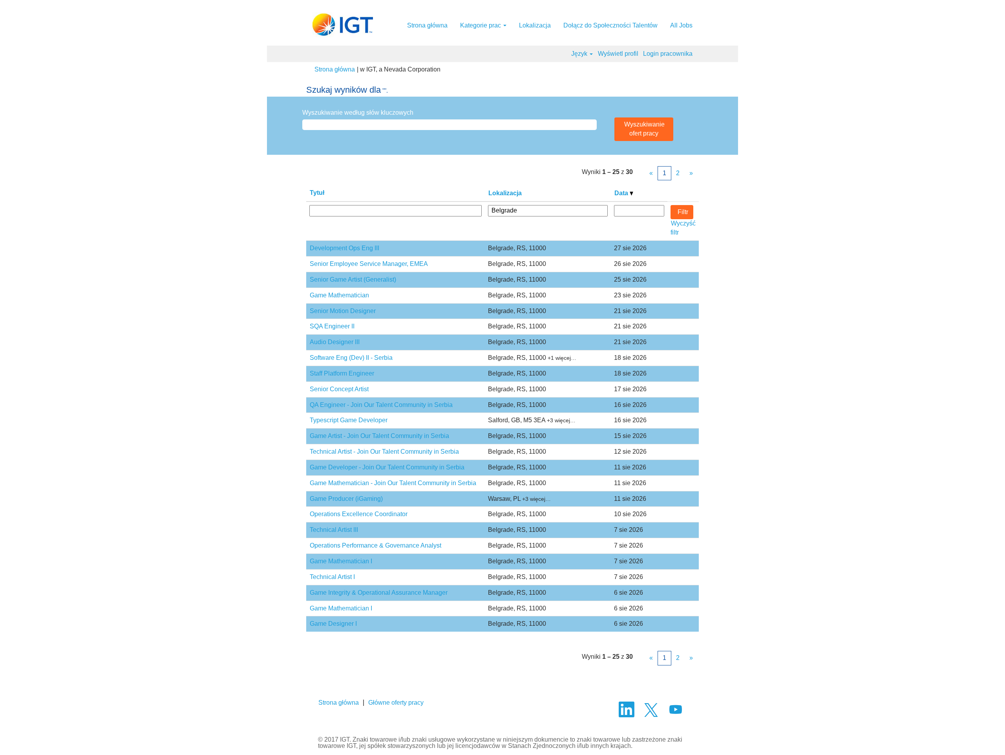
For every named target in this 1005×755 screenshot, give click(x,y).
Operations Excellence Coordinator (358, 514)
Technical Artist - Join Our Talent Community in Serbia (384, 451)
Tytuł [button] (317, 192)
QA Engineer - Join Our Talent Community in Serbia (381, 404)
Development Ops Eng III (344, 248)
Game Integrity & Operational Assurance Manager (379, 592)
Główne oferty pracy (396, 702)
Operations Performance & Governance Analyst (375, 545)
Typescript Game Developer (348, 420)
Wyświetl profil (618, 53)
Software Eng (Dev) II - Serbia (351, 357)
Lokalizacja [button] (505, 193)
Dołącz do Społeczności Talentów (610, 25)
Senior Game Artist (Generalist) (353, 279)
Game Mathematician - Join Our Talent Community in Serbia (393, 483)
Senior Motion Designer (343, 311)
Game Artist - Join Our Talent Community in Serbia (379, 435)
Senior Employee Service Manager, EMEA (369, 263)
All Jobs (681, 25)
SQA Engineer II (332, 326)
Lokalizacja (535, 25)
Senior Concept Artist (339, 389)
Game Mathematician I (341, 561)
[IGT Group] (342, 25)
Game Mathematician (339, 295)
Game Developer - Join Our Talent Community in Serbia (387, 467)
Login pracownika (668, 53)
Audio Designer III (335, 342)
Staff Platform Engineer (342, 373)
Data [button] (622, 193)
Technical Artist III (334, 529)
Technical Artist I (332, 577)
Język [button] (580, 53)
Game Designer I (333, 623)
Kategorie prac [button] (481, 25)
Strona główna (427, 25)
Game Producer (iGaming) (346, 498)
